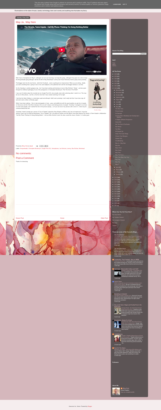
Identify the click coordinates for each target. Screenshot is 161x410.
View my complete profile (127, 392)
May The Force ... (120, 155)
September (119, 97)
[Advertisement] (62, 210)
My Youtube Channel (118, 217)
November (119, 92)
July (117, 102)
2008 (115, 203)
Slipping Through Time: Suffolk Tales (123, 250)
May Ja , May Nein (120, 143)
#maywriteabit (24, 148)
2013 (115, 191)
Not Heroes (118, 126)
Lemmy (69, 148)
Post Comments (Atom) (65, 224)
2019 (115, 177)
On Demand (118, 113)
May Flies (118, 152)
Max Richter (75, 148)
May (117, 106)
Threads (114, 225)
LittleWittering (118, 334)
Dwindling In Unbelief (120, 294)
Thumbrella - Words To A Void (123, 320)
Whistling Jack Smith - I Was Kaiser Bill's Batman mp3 (128, 349)
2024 (115, 78)
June (117, 104)
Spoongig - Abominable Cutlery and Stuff (126, 269)
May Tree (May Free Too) (122, 157)
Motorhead (82, 148)
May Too (117, 162)
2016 (115, 184)
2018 (115, 179)
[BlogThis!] (42, 146)
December (119, 90)
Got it (125, 4)
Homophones (55, 148)
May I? (117, 164)
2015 (115, 186)
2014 (115, 189)
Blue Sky (114, 222)
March (118, 169)
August (118, 99)
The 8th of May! (97, 110)
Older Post (104, 218)
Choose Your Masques (121, 136)
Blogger (90, 406)
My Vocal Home (116, 214)
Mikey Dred (126, 388)
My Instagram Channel (118, 220)
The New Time (119, 108)
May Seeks (118, 150)
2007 (115, 205)
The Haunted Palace (120, 248)
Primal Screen (119, 111)
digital (114, 64)
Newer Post (20, 218)
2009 (115, 201)
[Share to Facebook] (45, 146)
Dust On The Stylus (120, 348)
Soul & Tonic (118, 281)
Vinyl (113, 63)
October (118, 95)
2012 (115, 194)
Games (114, 65)
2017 (115, 182)
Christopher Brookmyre (34, 148)
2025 (115, 76)
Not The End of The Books (122, 124)
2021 (115, 85)
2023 (115, 81)
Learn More (117, 4)
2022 (115, 83)
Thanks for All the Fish (120, 261)
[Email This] (40, 146)
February (118, 172)
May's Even (118, 148)
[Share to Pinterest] (47, 146)
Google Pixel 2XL (46, 148)
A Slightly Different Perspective (123, 119)
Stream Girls (118, 138)
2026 (115, 74)
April (117, 167)
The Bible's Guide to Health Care (122, 295)
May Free (117, 159)
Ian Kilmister (63, 148)
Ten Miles (118, 129)
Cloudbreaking (119, 140)
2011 (115, 196)
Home (62, 218)
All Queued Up (119, 131)
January (118, 174)
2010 (115, 198)
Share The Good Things (121, 133)
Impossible (118, 122)
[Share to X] (44, 146)
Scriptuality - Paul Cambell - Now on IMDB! (126, 259)
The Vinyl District (119, 234)
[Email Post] (36, 146)
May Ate (117, 145)
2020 (115, 88)
